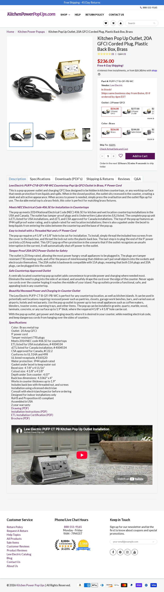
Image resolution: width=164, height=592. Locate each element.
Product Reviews (17, 550)
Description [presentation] (17, 179)
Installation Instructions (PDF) (29, 411)
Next (89, 136)
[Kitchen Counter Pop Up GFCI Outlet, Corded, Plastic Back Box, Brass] (49, 80)
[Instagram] (127, 552)
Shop (64, 14)
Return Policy (95, 14)
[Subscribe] (153, 541)
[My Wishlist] (106, 23)
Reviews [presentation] (124, 179)
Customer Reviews (18, 546)
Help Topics (14, 534)
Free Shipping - (72, 2)
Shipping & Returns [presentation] (100, 179)
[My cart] (113, 23)
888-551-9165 (150, 7)
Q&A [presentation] (137, 179)
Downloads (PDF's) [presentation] (68, 179)
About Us (12, 566)
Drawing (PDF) (20, 408)
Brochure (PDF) (20, 418)
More (105, 119)
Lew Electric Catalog (19, 554)
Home (10, 31)
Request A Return (17, 531)
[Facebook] (113, 552)
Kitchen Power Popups (31, 31)
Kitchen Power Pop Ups (30, 585)
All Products (14, 538)
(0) (122, 54)
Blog (9, 558)
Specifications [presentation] (40, 179)
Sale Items (13, 542)
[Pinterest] (120, 552)
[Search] (154, 23)
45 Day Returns (91, 2)
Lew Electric (116, 85)
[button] (120, 156)
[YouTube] (134, 552)
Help (78, 14)
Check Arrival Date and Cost (114, 148)
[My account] (120, 23)
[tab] (17, 178)
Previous (10, 136)
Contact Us (116, 14)
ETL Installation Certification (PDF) (32, 415)
